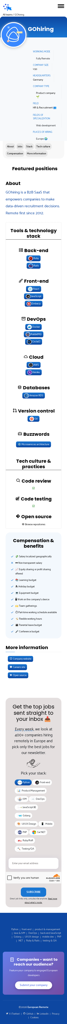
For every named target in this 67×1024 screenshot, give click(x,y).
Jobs (20, 147)
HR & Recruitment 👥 (44, 108)
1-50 (35, 69)
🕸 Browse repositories (33, 524)
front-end (26, 929)
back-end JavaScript (50, 933)
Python (14, 929)
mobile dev (48, 937)
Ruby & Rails (32, 940)
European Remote (38, 1007)
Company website (21, 659)
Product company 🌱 (45, 95)
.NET (20, 940)
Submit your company (33, 985)
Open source (19, 675)
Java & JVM (19, 933)
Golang (17, 937)
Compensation (15, 154)
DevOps (32, 933)
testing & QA (50, 940)
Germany (38, 80)
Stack (29, 147)
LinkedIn (44, 1014)
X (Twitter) (14, 1014)
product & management (47, 929)
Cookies (34, 1017)
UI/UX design (32, 937)
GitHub (29, 1014)
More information (36, 154)
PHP (59, 937)
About (10, 147)
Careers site (18, 667)
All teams (7, 15)
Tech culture (43, 147)
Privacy (55, 1014)
